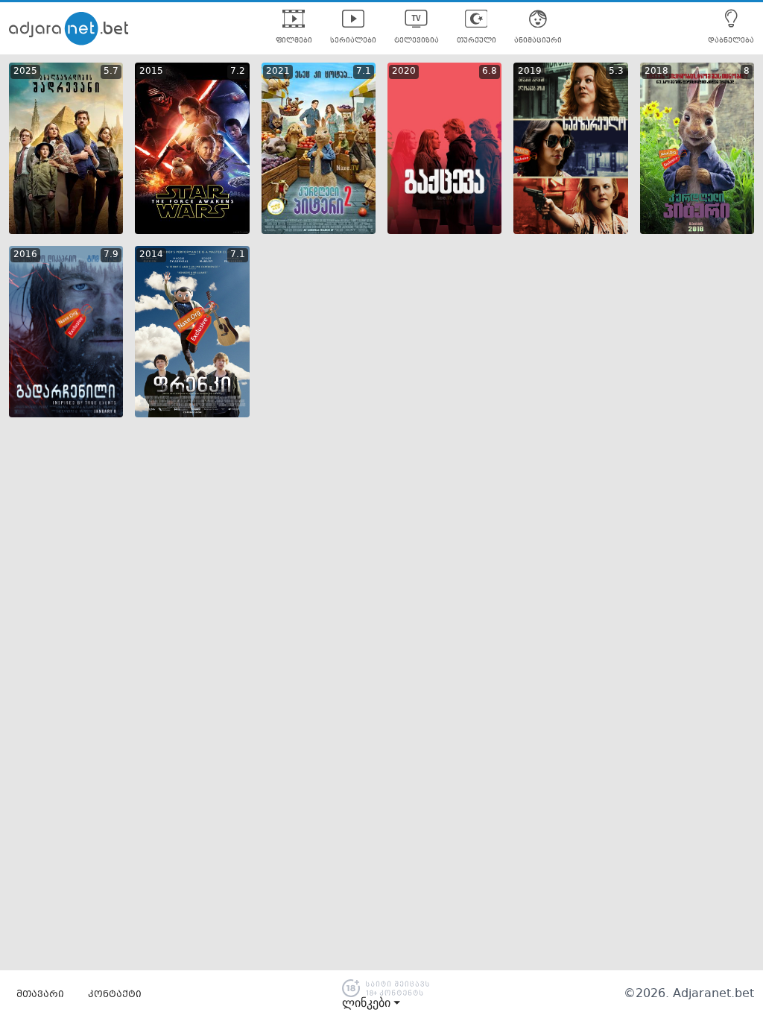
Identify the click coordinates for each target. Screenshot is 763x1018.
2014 (151, 255)
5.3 (616, 71)
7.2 (237, 71)
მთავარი (40, 995)
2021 (278, 71)
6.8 (489, 71)
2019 (530, 71)
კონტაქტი (115, 995)
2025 (25, 71)
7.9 (111, 255)
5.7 (111, 71)
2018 (656, 71)
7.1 (363, 71)
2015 (151, 71)
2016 (25, 255)
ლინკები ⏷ (371, 1003)
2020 (404, 71)
